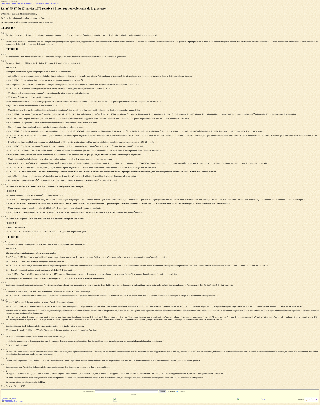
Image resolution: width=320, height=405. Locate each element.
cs (14, 399)
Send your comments (7, 399)
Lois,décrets (40, 3)
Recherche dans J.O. (27, 3)
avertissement (54, 3)
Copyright (4, 398)
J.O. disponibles (14, 3)
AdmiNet (5, 3)
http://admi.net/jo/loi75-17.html (14, 401)
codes (47, 3)
